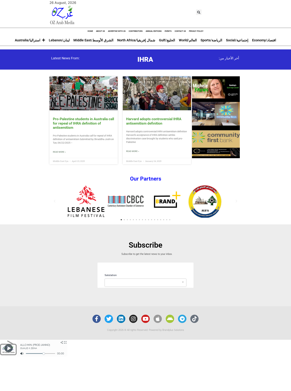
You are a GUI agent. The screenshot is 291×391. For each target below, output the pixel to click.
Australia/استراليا (27, 40)
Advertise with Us (117, 31)
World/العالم (188, 40)
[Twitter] (109, 319)
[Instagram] (133, 319)
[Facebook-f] (96, 319)
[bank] (216, 157)
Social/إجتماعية (237, 40)
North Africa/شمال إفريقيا (136, 40)
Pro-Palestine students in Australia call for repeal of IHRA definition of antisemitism (83, 123)
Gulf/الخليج (167, 40)
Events (168, 31)
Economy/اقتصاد (264, 40)
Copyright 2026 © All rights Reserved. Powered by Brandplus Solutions (145, 329)
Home (90, 31)
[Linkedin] (121, 319)
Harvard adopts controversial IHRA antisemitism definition (153, 121)
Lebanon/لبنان (59, 40)
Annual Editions (154, 31)
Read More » (59, 152)
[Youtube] (145, 319)
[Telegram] (182, 319)
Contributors (136, 31)
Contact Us (180, 31)
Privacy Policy (196, 31)
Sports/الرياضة (211, 40)
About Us (100, 31)
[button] (199, 12)
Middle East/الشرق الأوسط (93, 40)
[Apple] (158, 319)
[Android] (170, 319)
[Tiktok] (194, 319)
